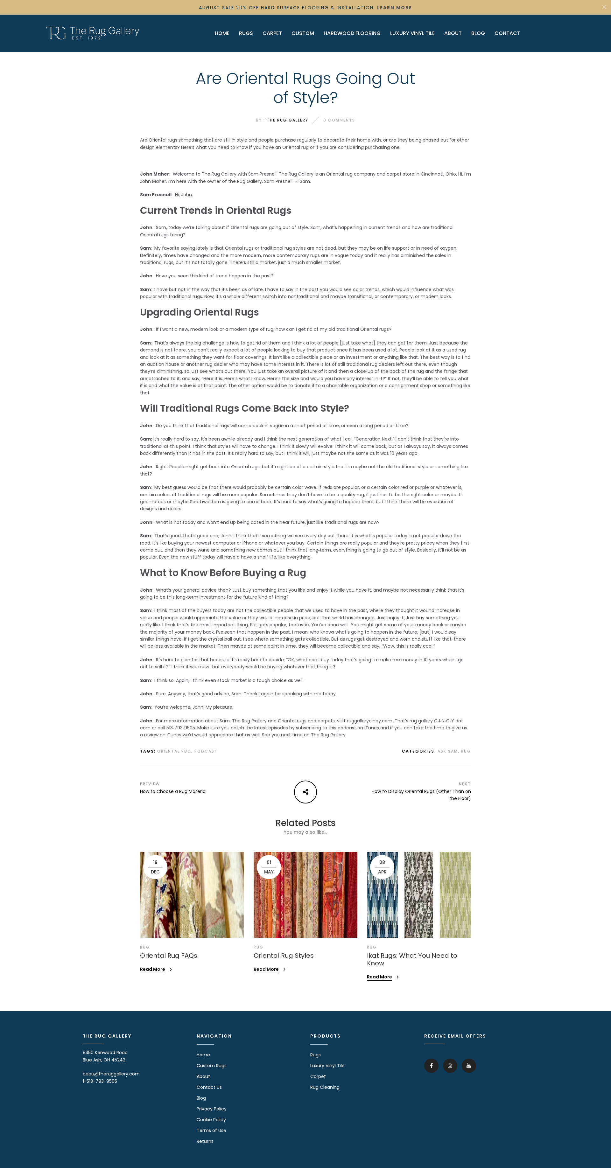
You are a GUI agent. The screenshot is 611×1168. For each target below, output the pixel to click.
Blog (201, 1098)
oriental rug (174, 751)
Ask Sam (448, 751)
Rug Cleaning (325, 1087)
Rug (466, 751)
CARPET (272, 33)
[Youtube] (469, 1066)
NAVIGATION (214, 1036)
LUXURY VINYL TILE (412, 33)
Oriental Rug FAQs (168, 955)
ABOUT (453, 33)
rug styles (295, 248)
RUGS (246, 33)
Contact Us (209, 1087)
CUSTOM (302, 33)
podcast (206, 751)
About (203, 1076)
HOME (222, 33)
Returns (205, 1141)
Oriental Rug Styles (284, 955)
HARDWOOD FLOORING (352, 33)
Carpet (318, 1076)
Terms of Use (211, 1130)
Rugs (315, 1055)
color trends (366, 289)
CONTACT (507, 33)
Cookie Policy (211, 1119)
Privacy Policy (212, 1109)
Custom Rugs (212, 1065)
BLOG (478, 33)
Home (203, 1055)
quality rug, (353, 494)
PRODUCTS (325, 1036)
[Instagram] (450, 1066)
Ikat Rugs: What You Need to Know (412, 959)
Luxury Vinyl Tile (327, 1065)
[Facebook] (431, 1066)
